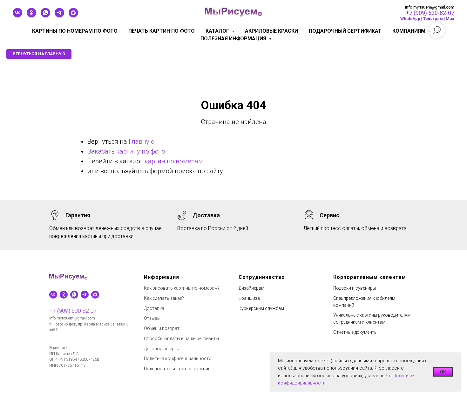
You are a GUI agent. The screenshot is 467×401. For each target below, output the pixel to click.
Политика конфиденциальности (177, 358)
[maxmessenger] (73, 15)
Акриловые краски (271, 31)
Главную (141, 141)
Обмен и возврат (161, 328)
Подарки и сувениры (354, 288)
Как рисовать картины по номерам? (182, 288)
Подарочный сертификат (345, 31)
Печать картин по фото (161, 31)
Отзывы (152, 318)
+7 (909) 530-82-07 (430, 13)
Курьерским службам (261, 308)
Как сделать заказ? (164, 298)
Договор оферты (161, 348)
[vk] (17, 15)
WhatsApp (410, 18)
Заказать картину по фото (126, 151)
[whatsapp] (45, 15)
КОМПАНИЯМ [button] (409, 31)
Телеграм (433, 18)
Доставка (154, 308)
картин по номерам (174, 161)
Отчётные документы (355, 332)
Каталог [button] (218, 31)
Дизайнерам (251, 288)
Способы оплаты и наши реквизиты (181, 338)
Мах (450, 18)
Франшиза (249, 298)
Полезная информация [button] (233, 39)
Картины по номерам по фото (75, 31)
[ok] (31, 15)
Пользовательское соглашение (177, 368)
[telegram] (59, 15)
